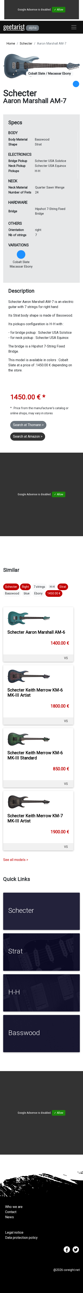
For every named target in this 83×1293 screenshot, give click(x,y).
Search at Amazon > (27, 436)
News (9, 1217)
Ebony (38, 593)
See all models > (15, 860)
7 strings (39, 586)
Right (25, 586)
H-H (52, 586)
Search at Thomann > (28, 425)
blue (27, 593)
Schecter (26, 43)
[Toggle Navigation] (74, 27)
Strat (62, 586)
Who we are (14, 1207)
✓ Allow (58, 9)
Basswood (12, 593)
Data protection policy (21, 1238)
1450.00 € (53, 593)
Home (11, 43)
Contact (10, 1212)
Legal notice (14, 1232)
